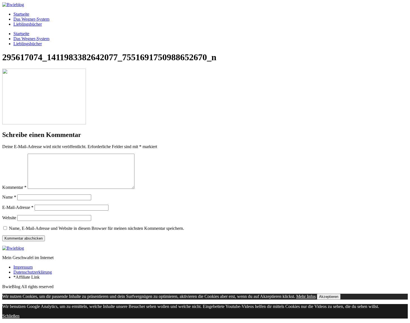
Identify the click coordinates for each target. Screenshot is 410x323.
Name (9, 197)
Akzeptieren (328, 297)
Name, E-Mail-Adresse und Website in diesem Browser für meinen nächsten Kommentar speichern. (96, 228)
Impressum (23, 267)
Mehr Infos (306, 296)
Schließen (11, 316)
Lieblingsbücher (27, 24)
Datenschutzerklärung (32, 272)
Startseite (21, 14)
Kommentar (14, 187)
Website (9, 217)
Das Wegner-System (31, 19)
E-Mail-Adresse (17, 207)
